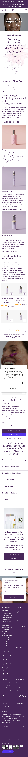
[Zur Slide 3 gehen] (12, 397)
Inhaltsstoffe (5, 688)
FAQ (3, 696)
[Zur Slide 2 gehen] (13, 572)
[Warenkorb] (25, 10)
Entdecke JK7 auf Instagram (14, 556)
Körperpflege (19, 623)
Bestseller (18, 615)
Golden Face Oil (21, 325)
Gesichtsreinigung (20, 626)
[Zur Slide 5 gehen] (15, 397)
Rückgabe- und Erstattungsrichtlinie (20, 692)
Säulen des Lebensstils (4, 700)
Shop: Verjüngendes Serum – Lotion (12, 209)
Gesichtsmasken (20, 642)
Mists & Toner (19, 645)
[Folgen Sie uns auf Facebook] (3, 674)
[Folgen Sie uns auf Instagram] (7, 674)
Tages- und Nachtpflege (19, 633)
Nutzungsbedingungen (21, 697)
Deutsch (21, 732)
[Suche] (5, 10)
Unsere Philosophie (6, 682)
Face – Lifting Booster (7, 325)
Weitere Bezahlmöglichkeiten (14, 438)
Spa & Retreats (5, 707)
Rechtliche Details (20, 704)
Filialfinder (18, 685)
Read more (12, 419)
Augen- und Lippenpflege (19, 638)
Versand (18, 688)
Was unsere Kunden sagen (7, 692)
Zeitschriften (5, 704)
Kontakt (17, 682)
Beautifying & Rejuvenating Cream (21, 299)
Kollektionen (19, 629)
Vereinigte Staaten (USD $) (8, 733)
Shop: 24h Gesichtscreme (9, 251)
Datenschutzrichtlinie (21, 701)
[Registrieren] (24, 726)
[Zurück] (2, 397)
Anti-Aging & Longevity (19, 619)
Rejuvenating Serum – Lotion (7, 299)
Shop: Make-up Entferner (9, 166)
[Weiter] (25, 397)
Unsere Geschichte (6, 685)
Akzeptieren (13, 383)
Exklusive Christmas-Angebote (20, 611)
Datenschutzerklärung (9, 379)
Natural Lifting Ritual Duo (12, 400)
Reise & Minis (19, 647)
